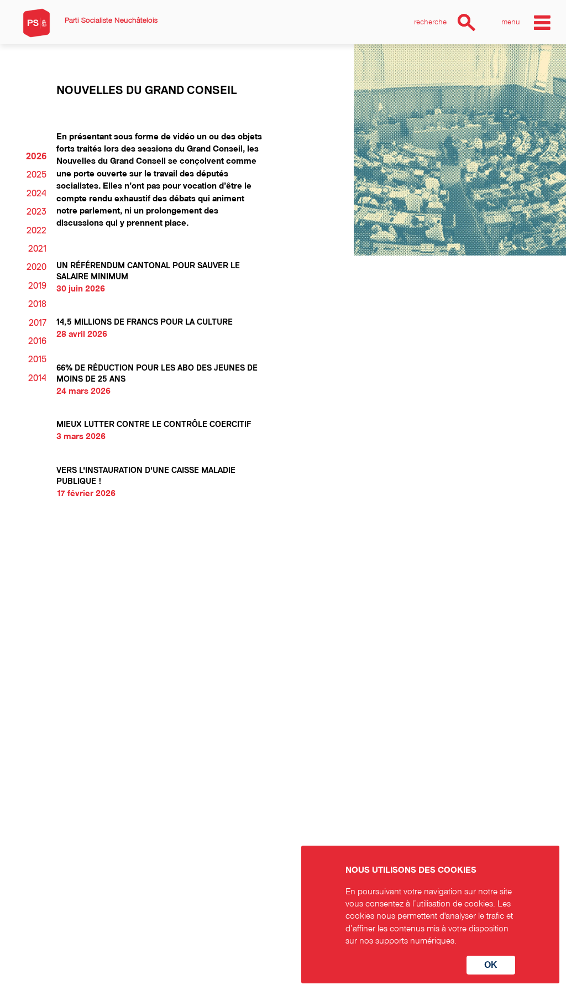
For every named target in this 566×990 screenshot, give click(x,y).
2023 (36, 212)
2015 (37, 359)
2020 (36, 267)
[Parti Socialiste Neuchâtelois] (36, 23)
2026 (36, 156)
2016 (37, 341)
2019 (37, 286)
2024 (36, 194)
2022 (36, 231)
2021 (37, 249)
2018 (37, 304)
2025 (36, 175)
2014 (37, 378)
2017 (37, 323)
